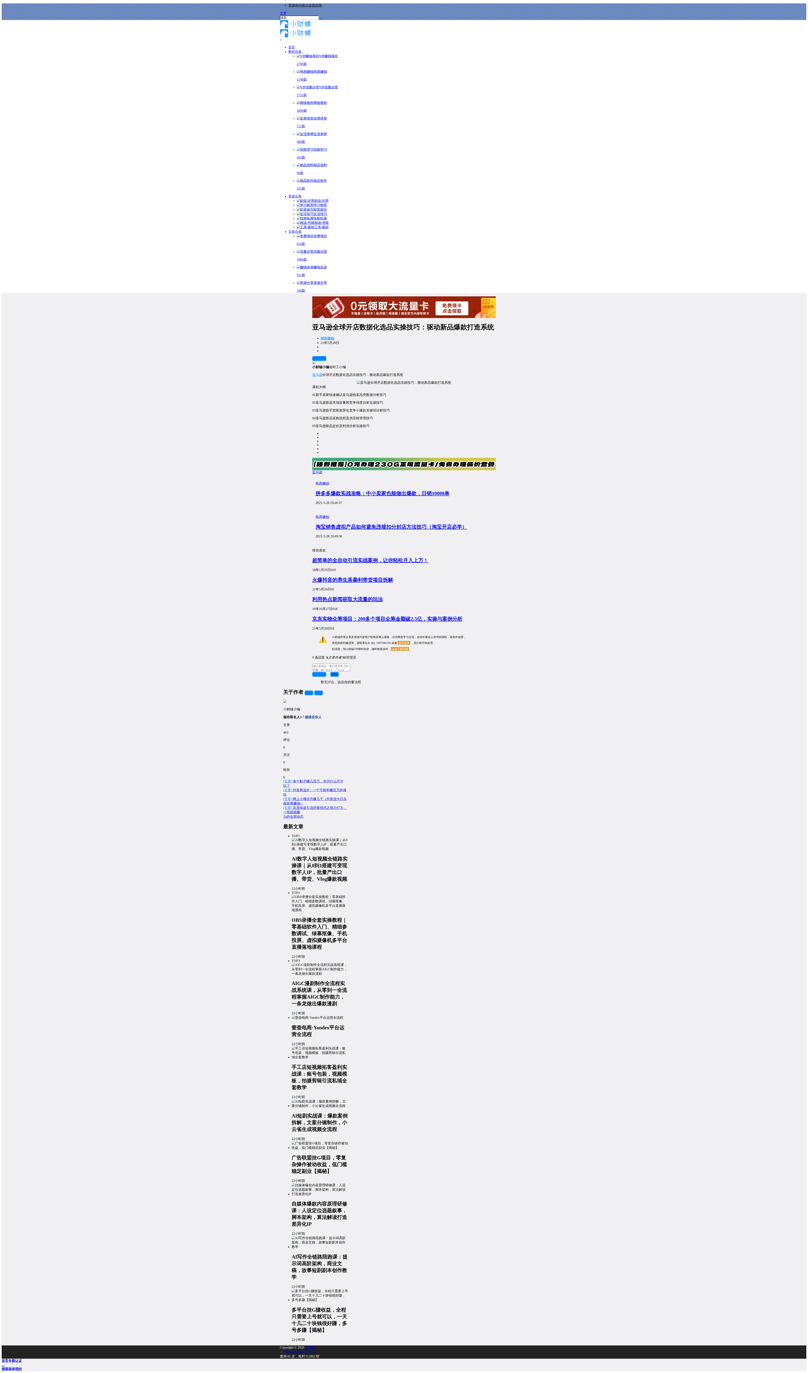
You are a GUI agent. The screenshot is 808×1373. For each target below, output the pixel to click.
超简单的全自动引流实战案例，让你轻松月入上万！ (370, 560)
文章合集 (295, 231)
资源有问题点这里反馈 (305, 5)
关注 (309, 692)
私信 (318, 692)
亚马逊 (317, 375)
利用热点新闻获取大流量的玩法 (347, 599)
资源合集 (295, 196)
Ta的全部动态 (293, 816)
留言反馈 (404, 643)
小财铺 (309, 1347)
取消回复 (319, 674)
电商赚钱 (327, 338)
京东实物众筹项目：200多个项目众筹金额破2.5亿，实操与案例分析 (387, 619)
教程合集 (295, 51)
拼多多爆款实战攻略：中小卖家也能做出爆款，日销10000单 (382, 493)
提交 (334, 674)
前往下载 (319, 358)
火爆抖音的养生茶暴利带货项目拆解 (352, 580)
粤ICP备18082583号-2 (299, 1352)
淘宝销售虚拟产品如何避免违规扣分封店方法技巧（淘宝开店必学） (391, 527)
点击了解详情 (400, 649)
